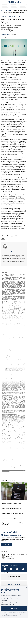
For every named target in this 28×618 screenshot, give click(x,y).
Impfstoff (15, 235)
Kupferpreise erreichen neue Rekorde (11, 508)
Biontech (3, 235)
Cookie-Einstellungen (5, 573)
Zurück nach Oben (14, 576)
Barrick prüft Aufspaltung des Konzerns (12, 518)
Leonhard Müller (5, 34)
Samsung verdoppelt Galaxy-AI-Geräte (11, 503)
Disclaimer (16, 615)
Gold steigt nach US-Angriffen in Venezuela (12, 513)
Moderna (9, 235)
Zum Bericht (14, 608)
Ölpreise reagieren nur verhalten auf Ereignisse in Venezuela (13, 523)
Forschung (21, 235)
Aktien (3, 238)
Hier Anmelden (6, 545)
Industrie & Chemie (15, 16)
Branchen (4, 16)
